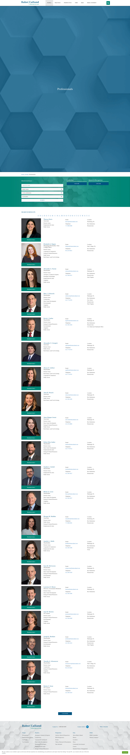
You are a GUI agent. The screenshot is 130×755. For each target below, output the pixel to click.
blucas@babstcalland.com (71, 494)
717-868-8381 (68, 523)
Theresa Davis (48, 219)
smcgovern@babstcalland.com (72, 568)
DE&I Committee (94, 735)
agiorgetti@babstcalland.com (72, 345)
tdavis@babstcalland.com (71, 221)
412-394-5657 (68, 498)
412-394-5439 (68, 572)
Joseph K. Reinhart (49, 636)
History (74, 737)
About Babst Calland (78, 735)
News (74, 742)
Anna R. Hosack (48, 392)
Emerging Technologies (40, 744)
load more (65, 713)
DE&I (82, 2)
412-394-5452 (68, 643)
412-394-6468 (68, 618)
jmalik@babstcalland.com (71, 543)
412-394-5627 (68, 473)
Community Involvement (79, 744)
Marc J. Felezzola (49, 293)
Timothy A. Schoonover (51, 661)
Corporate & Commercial (41, 739)
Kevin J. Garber (48, 318)
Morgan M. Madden (50, 516)
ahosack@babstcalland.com (72, 395)
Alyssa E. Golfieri (49, 368)
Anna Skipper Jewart (50, 417)
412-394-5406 (68, 399)
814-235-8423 (68, 667)
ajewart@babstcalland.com (71, 419)
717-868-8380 (68, 225)
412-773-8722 (68, 448)
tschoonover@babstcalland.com (72, 663)
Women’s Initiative (94, 737)
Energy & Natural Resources (42, 748)
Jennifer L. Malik (49, 541)
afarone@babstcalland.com (71, 271)
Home (22, 174)
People (49, 2)
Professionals (25, 735)
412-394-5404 (68, 324)
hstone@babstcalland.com (71, 688)
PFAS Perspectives (59, 737)
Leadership (25, 739)
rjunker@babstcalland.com (71, 444)
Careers (74, 746)
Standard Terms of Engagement (80, 748)
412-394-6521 (68, 275)
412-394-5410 (68, 692)
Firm (76, 2)
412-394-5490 (68, 547)
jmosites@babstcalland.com (72, 614)
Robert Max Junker (49, 442)
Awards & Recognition (27, 737)
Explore (76, 183)
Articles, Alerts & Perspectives (62, 735)
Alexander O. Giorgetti (51, 343)
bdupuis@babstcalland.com (71, 246)
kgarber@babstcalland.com (71, 320)
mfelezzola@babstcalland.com (72, 296)
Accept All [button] (125, 752)
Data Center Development (41, 742)
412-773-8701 (68, 374)
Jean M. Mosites (49, 612)
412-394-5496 (68, 593)
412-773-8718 (68, 349)
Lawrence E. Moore (50, 587)
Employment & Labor (40, 746)
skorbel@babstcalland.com (71, 469)
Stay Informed (58, 744)
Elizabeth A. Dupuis (50, 244)
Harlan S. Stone (48, 686)
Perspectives (68, 2)
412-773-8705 (68, 300)
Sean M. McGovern (50, 566)
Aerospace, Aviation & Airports (42, 735)
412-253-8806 (68, 424)
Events (57, 739)
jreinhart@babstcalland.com (72, 638)
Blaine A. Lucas (48, 491)
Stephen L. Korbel (49, 467)
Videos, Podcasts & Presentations (63, 742)
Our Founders (25, 742)
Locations (75, 739)
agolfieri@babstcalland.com (72, 370)
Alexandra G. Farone (50, 269)
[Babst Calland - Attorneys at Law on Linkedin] (87, 726)
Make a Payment (91, 2)
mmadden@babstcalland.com (72, 518)
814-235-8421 (68, 250)
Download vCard (30, 239)
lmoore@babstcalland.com (71, 589)
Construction (38, 737)
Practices (57, 2)
